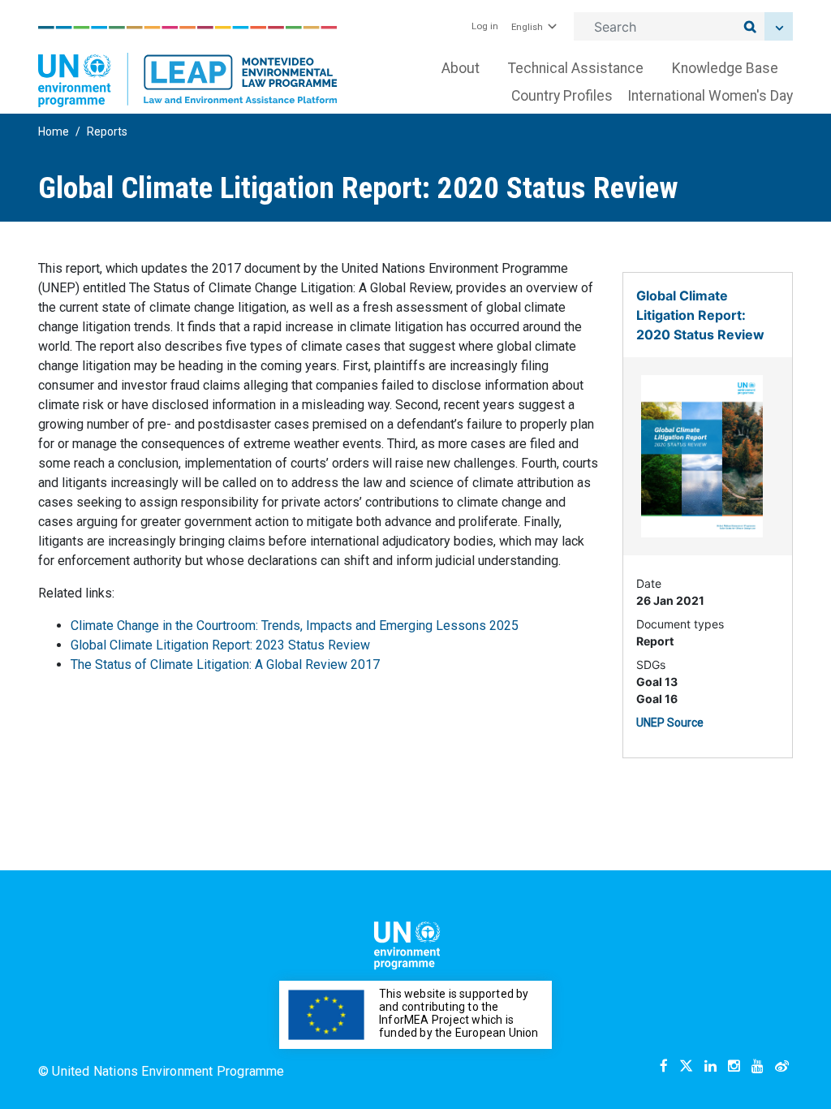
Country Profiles (562, 96)
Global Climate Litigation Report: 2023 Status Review (220, 645)
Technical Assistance (576, 68)
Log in (484, 26)
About (460, 68)
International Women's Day (710, 96)
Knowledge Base (725, 68)
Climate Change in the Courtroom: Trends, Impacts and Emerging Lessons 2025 (295, 625)
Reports (107, 131)
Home (53, 131)
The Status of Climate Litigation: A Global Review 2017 (225, 664)
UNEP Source (670, 722)
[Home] (188, 66)
